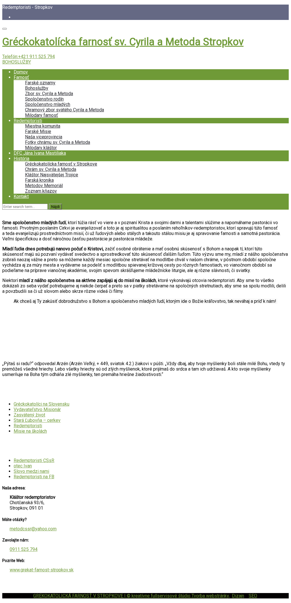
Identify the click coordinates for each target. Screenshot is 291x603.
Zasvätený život (29, 415)
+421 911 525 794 (36, 56)
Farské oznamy (40, 82)
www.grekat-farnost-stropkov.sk (42, 570)
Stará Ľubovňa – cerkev (37, 420)
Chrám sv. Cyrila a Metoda (50, 169)
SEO (253, 595)
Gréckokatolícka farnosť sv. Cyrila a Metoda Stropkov (123, 42)
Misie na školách (30, 431)
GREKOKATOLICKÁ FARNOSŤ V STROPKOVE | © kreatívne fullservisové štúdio (112, 595)
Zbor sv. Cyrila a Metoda (49, 93)
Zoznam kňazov (41, 191)
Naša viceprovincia (43, 137)
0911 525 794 (24, 549)
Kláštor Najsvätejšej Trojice (51, 174)
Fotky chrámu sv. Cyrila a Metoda (57, 142)
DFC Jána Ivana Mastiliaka (40, 153)
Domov (21, 72)
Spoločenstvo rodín (44, 99)
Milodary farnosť (41, 115)
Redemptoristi (28, 120)
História (21, 158)
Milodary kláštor (41, 147)
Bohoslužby (36, 88)
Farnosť (21, 77)
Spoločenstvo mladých (47, 104)
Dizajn (238, 595)
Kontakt (21, 196)
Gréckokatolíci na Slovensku (41, 404)
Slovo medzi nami (31, 471)
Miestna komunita (42, 126)
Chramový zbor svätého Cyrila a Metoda (64, 110)
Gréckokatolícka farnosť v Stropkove (61, 164)
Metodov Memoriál (44, 185)
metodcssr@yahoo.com (33, 529)
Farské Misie (38, 131)
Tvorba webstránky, (211, 595)
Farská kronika (39, 180)
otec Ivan (23, 466)
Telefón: (28, 56)
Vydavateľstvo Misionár (37, 409)
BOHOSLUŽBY (16, 62)
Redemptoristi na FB (34, 476)
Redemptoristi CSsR (34, 460)
